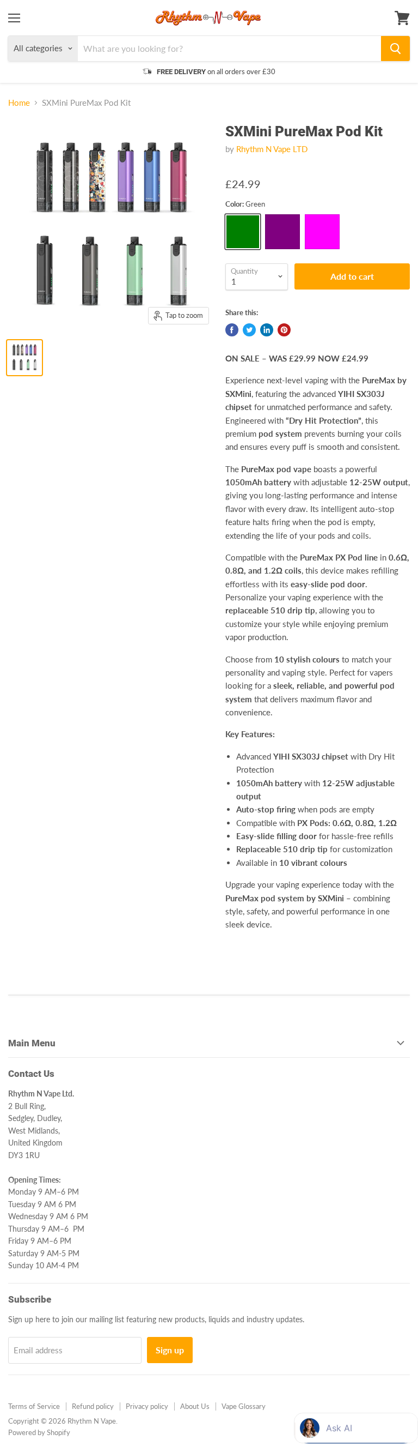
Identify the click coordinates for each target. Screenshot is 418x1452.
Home (19, 102)
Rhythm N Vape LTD (272, 149)
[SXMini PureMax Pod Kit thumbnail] (24, 357)
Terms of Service (34, 1406)
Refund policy (93, 1406)
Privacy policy (147, 1406)
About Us (195, 1406)
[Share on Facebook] (231, 329)
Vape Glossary (244, 1406)
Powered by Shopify (39, 1432)
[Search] (395, 48)
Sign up (170, 1350)
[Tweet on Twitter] (249, 329)
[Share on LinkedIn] (266, 329)
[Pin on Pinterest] (284, 329)
